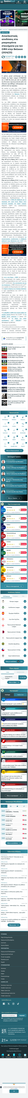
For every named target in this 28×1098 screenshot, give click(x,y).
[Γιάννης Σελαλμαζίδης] (3, 474)
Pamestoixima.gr (11, 533)
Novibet (9, 516)
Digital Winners (17, 1051)
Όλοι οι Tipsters (13, 498)
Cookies (15, 1088)
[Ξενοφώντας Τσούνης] (3, 462)
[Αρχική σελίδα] (0, 29)
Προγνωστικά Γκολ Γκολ (7, 954)
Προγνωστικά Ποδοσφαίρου (8, 951)
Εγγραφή (22, 1015)
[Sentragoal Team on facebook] (16, 57)
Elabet (8, 524)
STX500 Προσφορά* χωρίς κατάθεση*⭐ (13, 704)
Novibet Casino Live (6, 987)
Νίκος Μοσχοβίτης (9, 478)
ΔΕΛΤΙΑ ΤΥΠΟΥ (5, 29)
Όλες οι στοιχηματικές (12, 586)
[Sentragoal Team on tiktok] (25, 57)
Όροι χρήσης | (4, 1046)
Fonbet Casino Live (5, 995)
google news (20, 337)
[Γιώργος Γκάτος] (3, 486)
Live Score (3, 942)
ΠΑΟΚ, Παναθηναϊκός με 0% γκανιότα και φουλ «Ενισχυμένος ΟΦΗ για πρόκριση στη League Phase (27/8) (16, 382)
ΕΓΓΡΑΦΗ (17, 127)
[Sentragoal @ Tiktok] (18, 1003)
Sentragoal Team (9, 56)
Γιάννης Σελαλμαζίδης (10, 472)
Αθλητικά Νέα (4, 861)
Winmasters (10, 559)
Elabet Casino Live (5, 990)
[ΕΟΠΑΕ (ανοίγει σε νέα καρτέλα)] (18, 1040)
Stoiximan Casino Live (6, 985)
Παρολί (3, 962)
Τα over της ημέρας (5, 957)
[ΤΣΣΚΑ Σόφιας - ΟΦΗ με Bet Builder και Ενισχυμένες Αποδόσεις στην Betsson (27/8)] (4, 369)
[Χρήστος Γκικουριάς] (3, 492)
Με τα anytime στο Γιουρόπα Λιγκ (16, 486)
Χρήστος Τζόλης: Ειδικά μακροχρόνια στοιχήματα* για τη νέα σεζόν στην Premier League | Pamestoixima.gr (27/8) (17, 355)
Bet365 (9, 550)
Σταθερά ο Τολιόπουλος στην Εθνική (14, 480)
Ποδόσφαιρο (4, 855)
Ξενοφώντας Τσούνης (10, 460)
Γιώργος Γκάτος (9, 484)
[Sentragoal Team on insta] (19, 57)
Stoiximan (9, 507)
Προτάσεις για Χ (5, 959)
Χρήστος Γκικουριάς (10, 490)
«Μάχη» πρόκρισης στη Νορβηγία (16, 473)
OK (14, 1091)
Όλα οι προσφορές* (13, 795)
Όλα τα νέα (12, 925)
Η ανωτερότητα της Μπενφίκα (14, 461)
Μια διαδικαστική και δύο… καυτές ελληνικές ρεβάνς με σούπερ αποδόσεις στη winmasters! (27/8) (16, 362)
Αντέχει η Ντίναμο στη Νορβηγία (15, 467)
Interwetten (10, 567)
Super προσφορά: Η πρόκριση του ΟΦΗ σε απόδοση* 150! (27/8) (16, 402)
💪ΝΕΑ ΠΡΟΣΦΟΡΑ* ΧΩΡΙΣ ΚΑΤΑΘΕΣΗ (12, 756)
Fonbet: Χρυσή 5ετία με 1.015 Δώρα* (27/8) (16, 348)
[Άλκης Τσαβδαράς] (3, 468)
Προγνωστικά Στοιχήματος (7, 940)
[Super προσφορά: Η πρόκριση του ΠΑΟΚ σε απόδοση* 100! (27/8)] (4, 396)
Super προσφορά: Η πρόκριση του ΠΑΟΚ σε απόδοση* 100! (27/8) (16, 395)
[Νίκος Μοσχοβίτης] (3, 480)
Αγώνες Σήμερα (5, 945)
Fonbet (9, 541)
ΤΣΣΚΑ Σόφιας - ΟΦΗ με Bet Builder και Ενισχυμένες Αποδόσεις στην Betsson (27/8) (16, 369)
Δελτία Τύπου (5, 32)
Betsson (9, 576)
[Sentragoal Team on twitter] (22, 57)
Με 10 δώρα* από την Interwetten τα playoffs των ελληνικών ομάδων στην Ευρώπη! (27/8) (12, 777)
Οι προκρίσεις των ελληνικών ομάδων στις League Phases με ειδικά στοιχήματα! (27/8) (16, 389)
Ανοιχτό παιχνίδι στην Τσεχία (14, 492)
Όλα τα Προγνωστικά (12, 450)
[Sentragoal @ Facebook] (4, 1003)
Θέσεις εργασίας (23, 1046)
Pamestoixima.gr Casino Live (8, 993)
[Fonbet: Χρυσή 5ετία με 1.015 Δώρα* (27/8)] (4, 349)
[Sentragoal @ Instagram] (13, 1003)
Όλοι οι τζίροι (13, 682)
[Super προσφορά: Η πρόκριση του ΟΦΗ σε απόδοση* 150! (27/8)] (4, 403)
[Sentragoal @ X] (8, 1003)
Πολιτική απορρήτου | (13, 1046)
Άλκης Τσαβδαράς (9, 466)
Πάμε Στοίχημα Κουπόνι (6, 937)
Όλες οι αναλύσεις (12, 661)
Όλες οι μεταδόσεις (12, 843)
